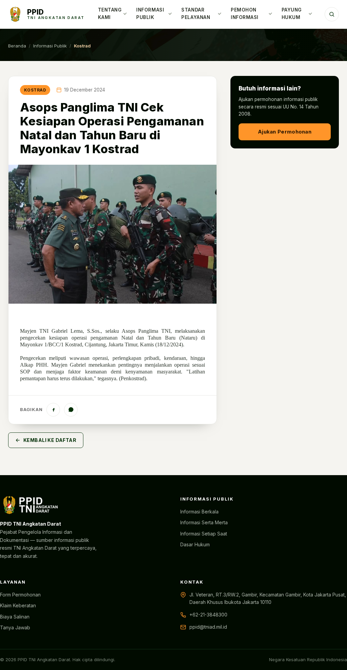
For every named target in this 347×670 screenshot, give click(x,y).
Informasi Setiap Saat (203, 533)
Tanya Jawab (15, 627)
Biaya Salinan (14, 617)
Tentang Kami (110, 13)
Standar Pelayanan (195, 13)
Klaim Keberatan (18, 605)
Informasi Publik (150, 13)
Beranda (17, 45)
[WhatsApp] (71, 410)
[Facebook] (53, 410)
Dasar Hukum (195, 544)
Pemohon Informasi (245, 13)
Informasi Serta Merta (204, 522)
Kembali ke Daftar (49, 440)
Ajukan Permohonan (284, 131)
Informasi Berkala (199, 511)
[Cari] (332, 14)
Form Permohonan (20, 594)
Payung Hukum (292, 13)
